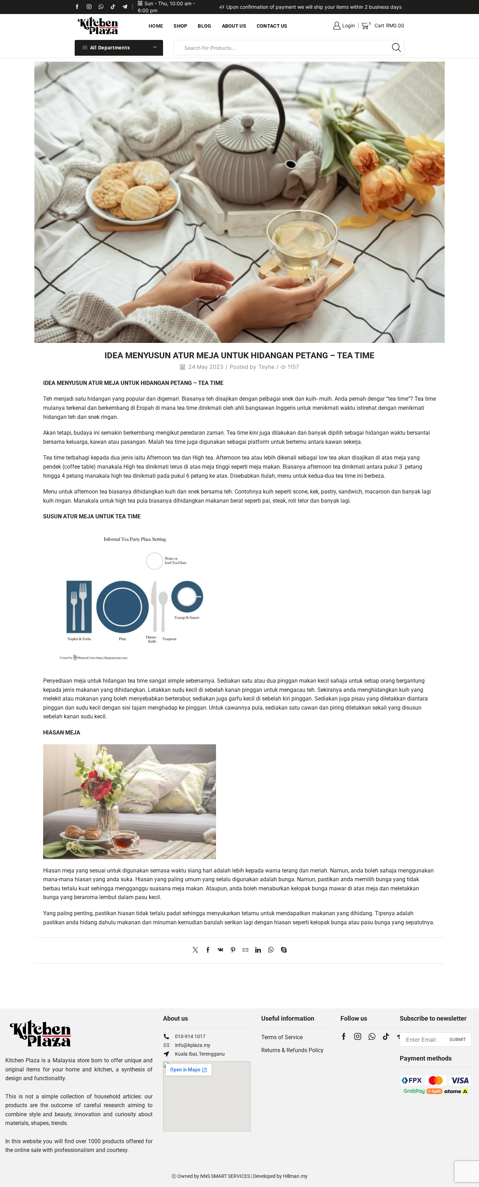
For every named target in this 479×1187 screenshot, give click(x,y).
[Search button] (396, 47)
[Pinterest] (233, 950)
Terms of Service (282, 1037)
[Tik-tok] (89, 7)
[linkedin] (258, 950)
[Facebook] (77, 7)
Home (156, 26)
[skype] (282, 950)
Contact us (272, 26)
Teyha (266, 367)
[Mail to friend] (245, 950)
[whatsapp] (270, 950)
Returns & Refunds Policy (292, 1050)
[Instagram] (357, 1036)
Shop (180, 26)
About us (234, 26)
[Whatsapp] (101, 7)
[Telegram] (124, 7)
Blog (204, 26)
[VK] (220, 950)
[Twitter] (197, 950)
